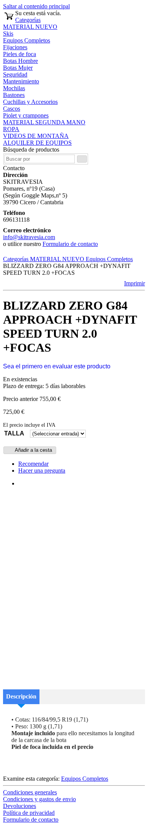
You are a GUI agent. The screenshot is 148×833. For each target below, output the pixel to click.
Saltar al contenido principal (36, 6)
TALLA (14, 433)
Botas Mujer (18, 67)
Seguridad (15, 74)
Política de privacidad (29, 813)
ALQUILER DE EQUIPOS (37, 142)
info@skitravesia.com (29, 237)
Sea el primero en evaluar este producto (56, 366)
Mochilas (14, 88)
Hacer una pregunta (41, 470)
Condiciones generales (30, 792)
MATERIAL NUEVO (30, 26)
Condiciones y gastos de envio (39, 799)
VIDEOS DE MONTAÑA (36, 136)
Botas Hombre (20, 61)
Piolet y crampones (26, 115)
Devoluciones (19, 806)
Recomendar (33, 463)
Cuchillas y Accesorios (30, 102)
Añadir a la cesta (33, 450)
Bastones (14, 95)
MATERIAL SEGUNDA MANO (44, 122)
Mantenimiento (21, 81)
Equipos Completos (26, 40)
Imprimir (134, 283)
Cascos (11, 108)
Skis (8, 33)
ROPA (11, 129)
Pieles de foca (19, 54)
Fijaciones (15, 47)
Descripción (21, 696)
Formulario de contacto (70, 244)
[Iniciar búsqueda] (82, 159)
